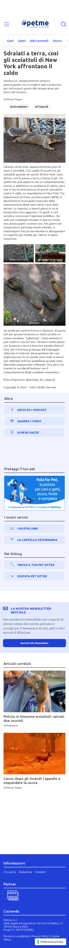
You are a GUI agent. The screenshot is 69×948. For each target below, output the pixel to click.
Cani (10, 40)
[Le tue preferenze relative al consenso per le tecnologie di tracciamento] (50, 941)
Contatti (40, 872)
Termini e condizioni (16, 936)
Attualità (41, 106)
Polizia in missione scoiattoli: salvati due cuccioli (34, 718)
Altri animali (39, 40)
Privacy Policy (40, 936)
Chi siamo (10, 872)
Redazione (12, 725)
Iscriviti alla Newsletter (35, 642)
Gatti (22, 40)
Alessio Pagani (14, 99)
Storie (57, 40)
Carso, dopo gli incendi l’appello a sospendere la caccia (32, 780)
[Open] (7, 24)
